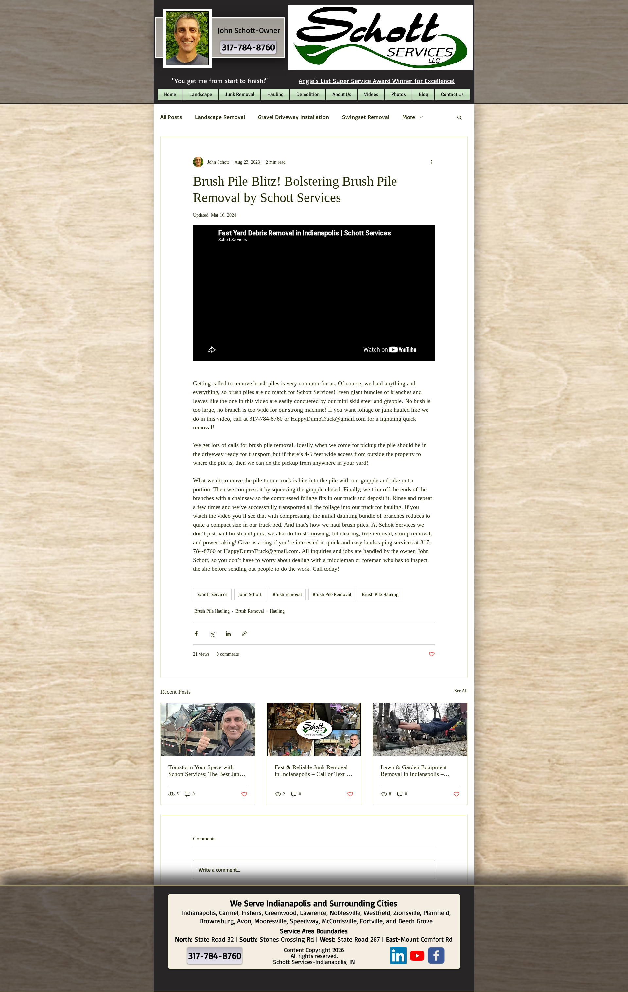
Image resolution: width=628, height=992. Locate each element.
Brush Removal (250, 611)
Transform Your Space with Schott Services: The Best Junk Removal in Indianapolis (205, 771)
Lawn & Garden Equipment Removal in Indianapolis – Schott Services (414, 771)
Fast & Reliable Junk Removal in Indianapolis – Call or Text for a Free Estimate (314, 771)
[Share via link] (244, 634)
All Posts (171, 116)
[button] (459, 117)
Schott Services (212, 594)
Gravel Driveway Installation (293, 116)
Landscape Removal (220, 116)
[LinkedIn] (398, 955)
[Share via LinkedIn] (228, 634)
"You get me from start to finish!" (220, 81)
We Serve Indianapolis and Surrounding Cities (313, 903)
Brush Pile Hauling (380, 594)
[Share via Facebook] (196, 634)
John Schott (250, 594)
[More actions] (431, 162)
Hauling (277, 611)
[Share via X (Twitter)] (212, 634)
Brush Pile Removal (332, 594)
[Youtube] (417, 955)
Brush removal (287, 594)
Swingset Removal (365, 116)
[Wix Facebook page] (436, 955)
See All (461, 690)
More (408, 116)
